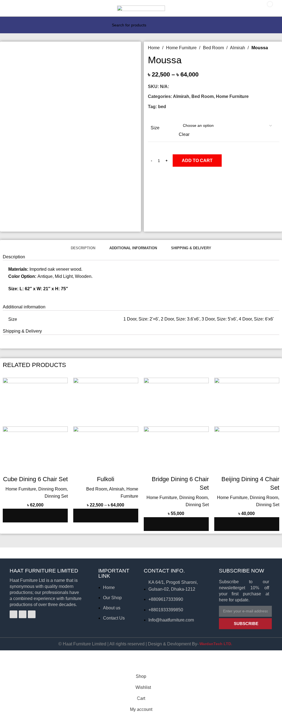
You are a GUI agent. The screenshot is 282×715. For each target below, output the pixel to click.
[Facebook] (13, 614)
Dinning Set (56, 496)
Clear (184, 134)
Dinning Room (52, 489)
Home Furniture (182, 47)
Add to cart (197, 160)
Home (154, 47)
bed (162, 106)
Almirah (238, 47)
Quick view (46, 515)
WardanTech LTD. (215, 644)
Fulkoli (105, 479)
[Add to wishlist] (61, 515)
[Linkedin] (32, 614)
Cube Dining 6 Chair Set (35, 479)
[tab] (82, 248)
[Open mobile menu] (9, 8)
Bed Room (214, 47)
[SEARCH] (162, 25)
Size (155, 127)
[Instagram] (22, 614)
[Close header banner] (7, 657)
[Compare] (31, 515)
